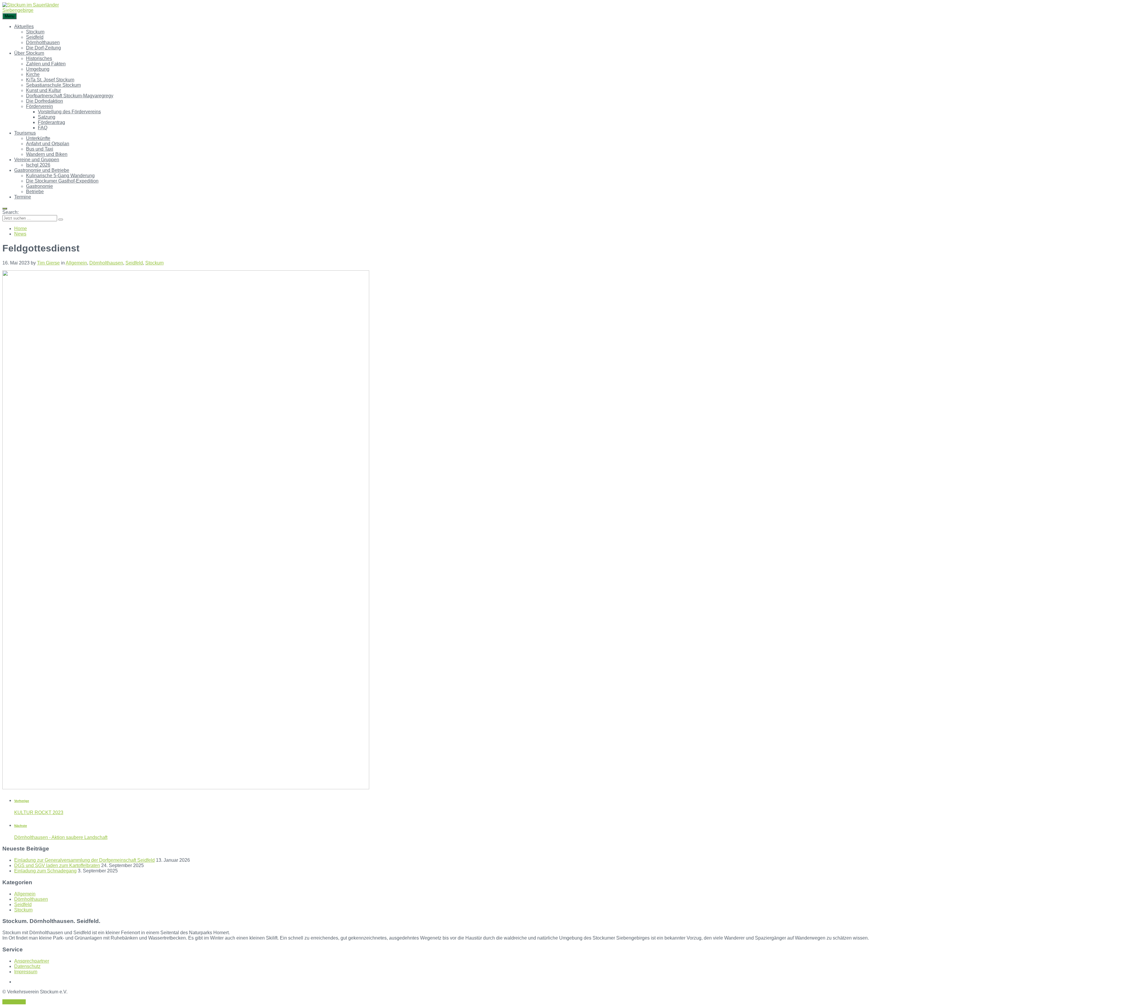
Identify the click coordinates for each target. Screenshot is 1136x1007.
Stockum (35, 31)
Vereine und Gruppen (36, 159)
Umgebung (37, 69)
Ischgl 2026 (38, 164)
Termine (22, 196)
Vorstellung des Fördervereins (69, 111)
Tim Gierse (48, 262)
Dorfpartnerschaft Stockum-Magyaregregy (69, 95)
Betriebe (35, 191)
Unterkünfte (38, 138)
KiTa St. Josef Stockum (50, 79)
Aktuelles (24, 26)
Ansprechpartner (31, 961)
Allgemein (76, 262)
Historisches (39, 58)
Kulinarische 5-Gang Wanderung (60, 175)
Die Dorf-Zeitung (43, 47)
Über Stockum (29, 53)
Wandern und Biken (46, 154)
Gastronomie (39, 186)
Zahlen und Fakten (46, 63)
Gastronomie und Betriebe (41, 170)
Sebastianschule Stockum (53, 85)
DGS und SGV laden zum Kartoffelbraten (57, 865)
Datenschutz (27, 966)
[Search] (60, 219)
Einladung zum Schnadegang (45, 870)
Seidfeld (34, 37)
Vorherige (21, 801)
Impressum (25, 971)
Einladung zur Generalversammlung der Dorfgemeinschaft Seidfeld (84, 860)
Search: (10, 212)
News (20, 233)
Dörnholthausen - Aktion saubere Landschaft (60, 837)
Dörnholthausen (43, 42)
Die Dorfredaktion (44, 101)
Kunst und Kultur (43, 90)
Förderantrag (51, 122)
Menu (9, 16)
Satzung (46, 117)
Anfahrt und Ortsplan (47, 143)
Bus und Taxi (39, 148)
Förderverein (39, 106)
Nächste (20, 825)
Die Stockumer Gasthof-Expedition (62, 180)
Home (20, 228)
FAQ (42, 127)
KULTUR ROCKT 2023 (38, 812)
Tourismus (25, 132)
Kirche (33, 74)
